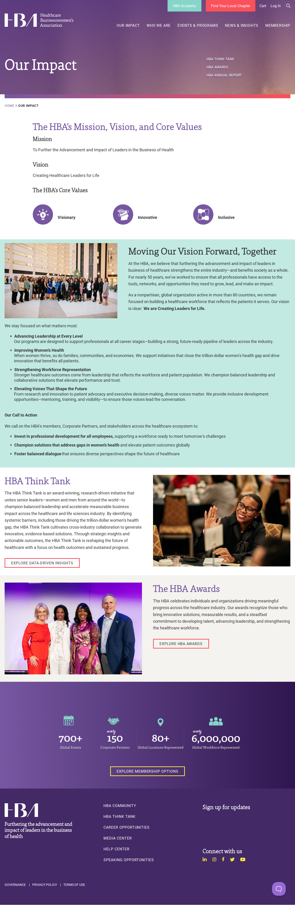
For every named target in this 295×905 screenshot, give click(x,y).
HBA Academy (184, 5)
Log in (276, 5)
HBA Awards (217, 67)
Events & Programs (197, 25)
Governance (15, 885)
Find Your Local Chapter (230, 5)
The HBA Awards (186, 588)
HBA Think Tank (220, 59)
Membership (277, 25)
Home (10, 106)
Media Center (117, 838)
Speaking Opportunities (128, 859)
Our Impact (128, 25)
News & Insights (241, 25)
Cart (263, 5)
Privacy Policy (44, 885)
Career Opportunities (126, 827)
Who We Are (159, 25)
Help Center (116, 849)
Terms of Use (74, 885)
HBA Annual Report (224, 75)
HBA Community (119, 805)
